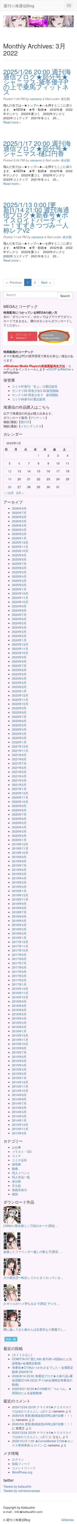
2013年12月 (20, 1124)
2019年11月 (20, 848)
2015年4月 (19, 1065)
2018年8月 (19, 908)
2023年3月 (19, 682)
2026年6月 (19, 517)
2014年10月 (20, 1090)
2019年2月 (19, 886)
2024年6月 (19, 619)
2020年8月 (19, 810)
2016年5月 (19, 1014)
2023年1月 (19, 691)
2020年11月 (20, 797)
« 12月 (9, 493)
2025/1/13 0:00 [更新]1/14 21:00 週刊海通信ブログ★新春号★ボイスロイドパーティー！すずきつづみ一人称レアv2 (36, 217)
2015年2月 (19, 1073)
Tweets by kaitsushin (17, 1486)
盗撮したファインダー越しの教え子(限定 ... (32, 1251)
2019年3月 (19, 882)
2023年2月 (19, 687)
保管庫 (16, 1164)
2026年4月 (19, 525)
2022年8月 (19, 712)
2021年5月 (19, 772)
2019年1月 (19, 891)
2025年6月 (19, 568)
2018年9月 (19, 903)
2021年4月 (19, 776)
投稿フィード (21, 1464)
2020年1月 (19, 840)
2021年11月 (20, 750)
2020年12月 (20, 793)
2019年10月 (20, 852)
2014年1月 (19, 1120)
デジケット (37, 417)
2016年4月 (19, 1018)
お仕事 (16, 1147)
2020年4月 (19, 827)
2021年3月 (19, 780)
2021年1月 (19, 789)
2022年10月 (20, 704)
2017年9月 (19, 954)
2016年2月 (19, 1027)
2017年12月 (20, 942)
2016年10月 (20, 997)
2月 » (20, 493)
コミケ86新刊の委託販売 (28, 399)
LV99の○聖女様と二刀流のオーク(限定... (30, 1226)
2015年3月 (19, 1069)
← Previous (14, 282)
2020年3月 (19, 831)
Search (65, 296)
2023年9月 (19, 657)
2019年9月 (19, 857)
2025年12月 (20, 542)
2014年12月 (20, 1082)
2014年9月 (19, 1095)
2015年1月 (19, 1078)
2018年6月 (19, 916)
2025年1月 (19, 589)
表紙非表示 (19, 1190)
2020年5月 (19, 823)
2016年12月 (20, 988)
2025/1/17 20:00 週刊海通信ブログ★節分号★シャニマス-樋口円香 (37, 148)
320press (67, 1520)
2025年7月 (19, 563)
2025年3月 (19, 580)
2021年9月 (19, 755)
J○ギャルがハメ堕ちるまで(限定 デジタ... (31, 1303)
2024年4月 (19, 627)
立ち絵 (16, 1185)
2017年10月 (20, 950)
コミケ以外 (19, 1160)
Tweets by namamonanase (21, 1491)
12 (9, 471)
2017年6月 (19, 967)
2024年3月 (19, 631)
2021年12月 (20, 746)
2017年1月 (19, 984)
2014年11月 (20, 1086)
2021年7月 (19, 763)
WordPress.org (22, 1472)
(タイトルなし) (22, 1355)
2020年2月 (19, 835)
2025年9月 (19, 555)
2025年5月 (19, 572)
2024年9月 (19, 606)
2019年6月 (19, 869)
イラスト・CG (21, 1151)
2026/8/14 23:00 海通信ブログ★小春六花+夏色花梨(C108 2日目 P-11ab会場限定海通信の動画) (42, 1380)
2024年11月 (20, 597)
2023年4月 (19, 678)
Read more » (12, 122)
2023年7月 (19, 665)
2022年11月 (20, 699)
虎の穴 (25, 422)
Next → (46, 282)
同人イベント (21, 1173)
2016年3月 (19, 1022)
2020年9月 (19, 806)
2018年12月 (20, 895)
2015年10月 (20, 1044)
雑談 (15, 1194)
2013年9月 (19, 1133)
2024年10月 (20, 602)
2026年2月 (19, 534)
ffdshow (66, 369)
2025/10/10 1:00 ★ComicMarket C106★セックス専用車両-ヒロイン (42, 1443)
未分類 (65, 99)
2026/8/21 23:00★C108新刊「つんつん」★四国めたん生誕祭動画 (41, 1391)
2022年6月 (19, 721)
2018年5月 (19, 920)
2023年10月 (20, 653)
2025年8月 (19, 559)
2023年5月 (19, 674)
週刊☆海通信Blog (18, 5)
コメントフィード (24, 1468)
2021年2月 (19, 784)
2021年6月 (19, 767)
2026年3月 (19, 529)
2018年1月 (19, 937)
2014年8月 (19, 1099)
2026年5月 (19, 521)
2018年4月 (19, 925)
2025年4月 (19, 576)
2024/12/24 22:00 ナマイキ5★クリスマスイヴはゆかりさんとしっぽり (41, 1409)
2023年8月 (19, 661)
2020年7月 (19, 814)
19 (9, 479)
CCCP (52, 369)
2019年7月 (19, 865)
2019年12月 (20, 844)
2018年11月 (20, 899)
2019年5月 (19, 874)
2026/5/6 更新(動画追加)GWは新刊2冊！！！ (42, 1415)
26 (9, 487)
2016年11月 (20, 993)
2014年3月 (19, 1116)
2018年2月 (19, 933)
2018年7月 (19, 912)
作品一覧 (11, 1339)
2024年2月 (19, 636)
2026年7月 (19, 512)
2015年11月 (20, 1039)
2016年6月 (19, 1010)
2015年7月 (19, 1052)
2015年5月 (19, 1061)
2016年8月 (19, 1005)
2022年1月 (19, 742)
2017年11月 (20, 946)
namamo (36, 99)
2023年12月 (20, 644)
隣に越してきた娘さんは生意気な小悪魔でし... (34, 1329)
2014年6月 (19, 1107)
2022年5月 (19, 725)
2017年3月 (19, 976)
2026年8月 (19, 508)
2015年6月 (19, 1056)
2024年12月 (20, 593)
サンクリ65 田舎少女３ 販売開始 (35, 395)
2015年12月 (20, 1035)
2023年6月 (19, 670)
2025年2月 (19, 585)
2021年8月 (19, 759)
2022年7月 (19, 716)
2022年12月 (20, 695)
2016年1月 (19, 1031)
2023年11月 (20, 648)
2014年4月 (19, 1112)
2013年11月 (20, 1129)
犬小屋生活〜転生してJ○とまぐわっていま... (33, 1277)
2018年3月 (19, 929)
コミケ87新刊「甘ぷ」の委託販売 (34, 386)
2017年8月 (19, 959)
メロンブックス (31, 426)
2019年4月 (19, 878)
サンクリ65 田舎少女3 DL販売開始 (35, 390)
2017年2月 (19, 980)
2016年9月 (19, 1001)
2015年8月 (19, 1048)
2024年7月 (19, 614)
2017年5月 (19, 971)
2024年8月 (19, 610)
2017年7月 (19, 963)
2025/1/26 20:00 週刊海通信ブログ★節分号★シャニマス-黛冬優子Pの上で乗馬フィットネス (37, 81)
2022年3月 (19, 733)
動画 (15, 1168)
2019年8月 (19, 861)
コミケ (16, 1156)
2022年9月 (19, 708)
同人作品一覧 (21, 1177)
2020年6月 (19, 818)
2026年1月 (19, 538)
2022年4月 (19, 729)
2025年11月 (20, 546)
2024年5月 (19, 623)
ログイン (18, 1459)
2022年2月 (19, 738)
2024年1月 (19, 640)
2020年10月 (20, 801)
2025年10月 (20, 551)
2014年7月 (19, 1103)
